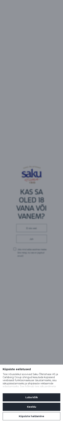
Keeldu (31, 406)
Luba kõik (31, 397)
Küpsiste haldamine (31, 416)
